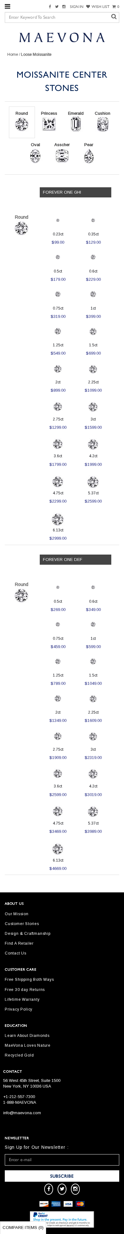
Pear (88, 144)
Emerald (76, 113)
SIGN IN (76, 7)
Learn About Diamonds (27, 1035)
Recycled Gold (19, 1055)
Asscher (62, 144)
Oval (35, 144)
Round (22, 113)
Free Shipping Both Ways (29, 979)
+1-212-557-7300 (19, 1096)
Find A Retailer (19, 943)
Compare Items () (23, 1227)
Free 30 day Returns (25, 989)
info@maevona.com (22, 1112)
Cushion (102, 113)
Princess (49, 113)
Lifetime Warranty (22, 999)
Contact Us (15, 953)
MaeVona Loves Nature (28, 1045)
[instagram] (75, 1189)
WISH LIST (100, 7)
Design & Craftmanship (28, 933)
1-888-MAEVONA (19, 1102)
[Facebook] (51, 7)
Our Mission (17, 914)
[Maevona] (62, 37)
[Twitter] (57, 7)
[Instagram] (64, 7)
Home (12, 54)
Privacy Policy (18, 1009)
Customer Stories (22, 924)
